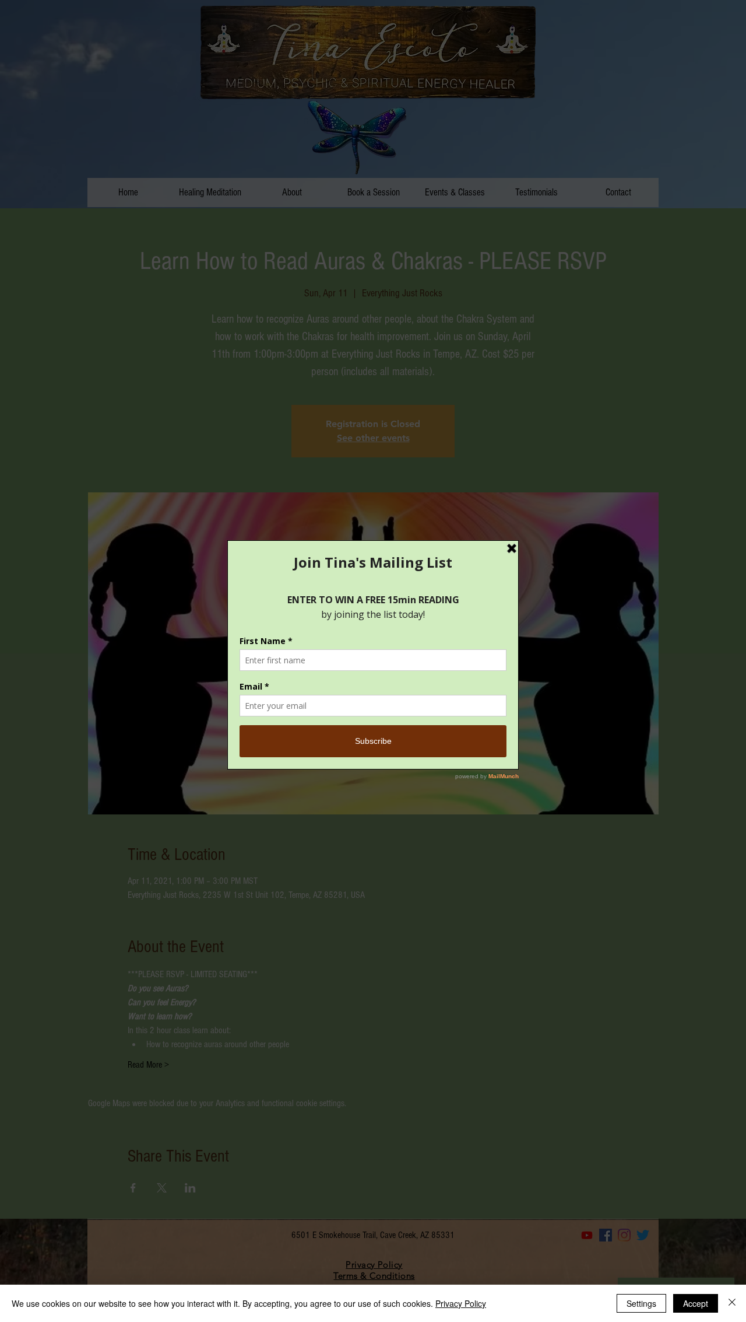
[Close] (732, 1303)
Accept (695, 1303)
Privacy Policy (460, 1303)
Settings (641, 1303)
